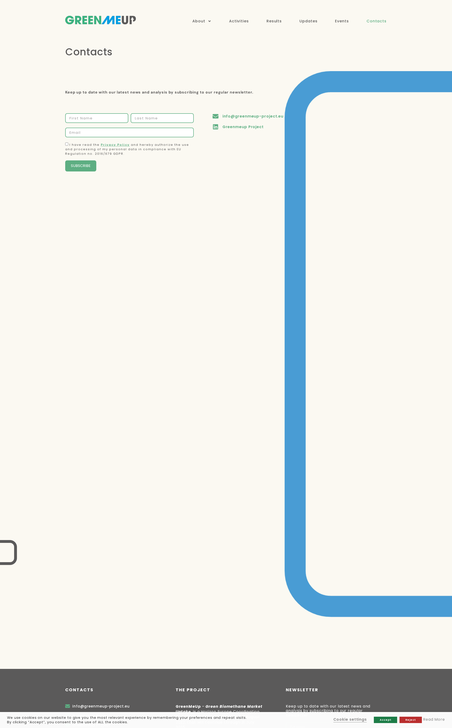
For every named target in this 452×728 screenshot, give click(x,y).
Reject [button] (410, 720)
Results (274, 21)
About (198, 21)
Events (342, 21)
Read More (434, 719)
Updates (308, 21)
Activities (239, 21)
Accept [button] (385, 720)
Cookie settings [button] (350, 719)
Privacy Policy (115, 145)
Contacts (377, 21)
